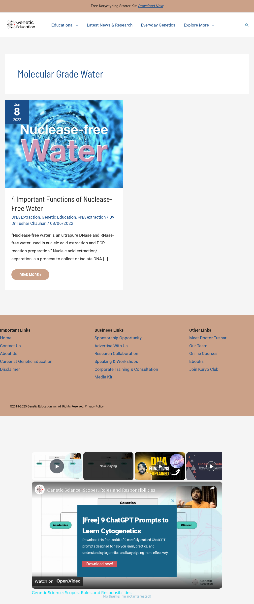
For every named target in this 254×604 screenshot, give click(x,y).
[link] (40, 489)
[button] (247, 25)
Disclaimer (10, 369)
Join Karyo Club (204, 369)
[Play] (160, 466)
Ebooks (196, 361)
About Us (8, 353)
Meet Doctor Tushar (207, 337)
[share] (212, 487)
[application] (75, 25)
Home (5, 337)
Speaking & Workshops (116, 361)
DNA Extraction (25, 217)
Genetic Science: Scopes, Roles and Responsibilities (101, 490)
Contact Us (10, 345)
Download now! (99, 564)
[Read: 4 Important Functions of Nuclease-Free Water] (64, 143)
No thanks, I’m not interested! (127, 596)
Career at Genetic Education (26, 361)
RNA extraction (92, 217)
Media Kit (103, 376)
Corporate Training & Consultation (126, 369)
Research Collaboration (116, 353)
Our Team (198, 345)
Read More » (30, 276)
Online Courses (203, 353)
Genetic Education (59, 217)
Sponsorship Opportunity (118, 337)
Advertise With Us (111, 345)
